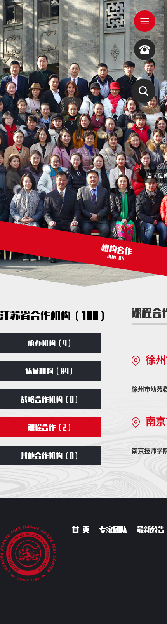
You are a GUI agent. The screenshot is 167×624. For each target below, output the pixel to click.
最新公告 (151, 529)
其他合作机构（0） (51, 455)
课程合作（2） (51, 427)
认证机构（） (50, 370)
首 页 (80, 529)
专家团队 (113, 529)
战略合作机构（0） (51, 399)
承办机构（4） (51, 342)
